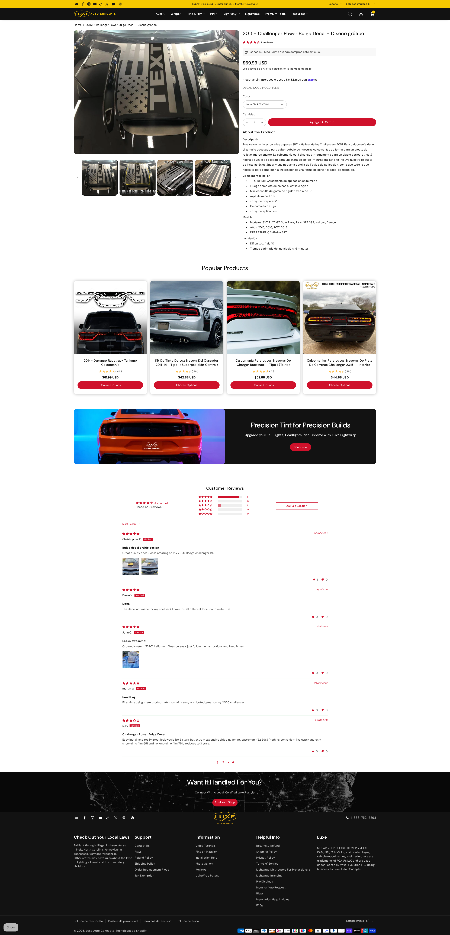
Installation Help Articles (272, 899)
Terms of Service (267, 863)
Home (78, 25)
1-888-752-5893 (363, 818)
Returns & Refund (268, 846)
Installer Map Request (270, 887)
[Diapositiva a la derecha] (235, 177)
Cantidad (249, 114)
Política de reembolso (88, 921)
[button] (160, 14)
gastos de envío (258, 68)
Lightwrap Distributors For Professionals (283, 869)
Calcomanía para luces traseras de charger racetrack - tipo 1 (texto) (263, 363)
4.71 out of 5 (163, 503)
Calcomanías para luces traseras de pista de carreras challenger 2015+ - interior (339, 363)
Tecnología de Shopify (131, 931)
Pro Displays (264, 881)
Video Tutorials (205, 846)
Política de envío (188, 921)
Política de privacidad (123, 921)
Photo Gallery (204, 863)
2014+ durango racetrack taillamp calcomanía (110, 363)
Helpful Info (268, 837)
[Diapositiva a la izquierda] (78, 177)
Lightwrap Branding (269, 875)
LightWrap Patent (207, 875)
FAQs (138, 852)
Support (143, 837)
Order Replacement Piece (152, 869)
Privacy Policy (265, 857)
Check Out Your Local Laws (102, 837)
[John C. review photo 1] (130, 659)
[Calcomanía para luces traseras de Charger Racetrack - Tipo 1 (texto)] (263, 317)
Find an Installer (206, 852)
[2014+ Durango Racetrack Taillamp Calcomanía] (110, 317)
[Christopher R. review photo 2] (149, 566)
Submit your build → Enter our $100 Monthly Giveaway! (225, 3)
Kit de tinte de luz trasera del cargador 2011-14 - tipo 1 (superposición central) (186, 363)
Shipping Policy (145, 863)
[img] (131, 534)
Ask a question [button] (296, 506)
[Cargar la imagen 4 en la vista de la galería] (213, 178)
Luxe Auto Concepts (100, 931)
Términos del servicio (157, 921)
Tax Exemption (144, 875)
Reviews (200, 869)
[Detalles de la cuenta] (361, 14)
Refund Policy (144, 857)
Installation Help (206, 857)
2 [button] (223, 762)
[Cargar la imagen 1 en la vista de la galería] (100, 178)
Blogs (260, 893)
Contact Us (142, 846)
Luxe (322, 837)
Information (207, 837)
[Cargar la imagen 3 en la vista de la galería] (175, 178)
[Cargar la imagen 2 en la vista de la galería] (138, 178)
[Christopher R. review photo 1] (130, 566)
